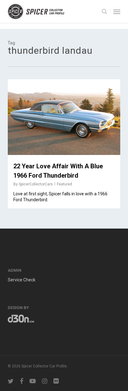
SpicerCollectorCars (36, 184)
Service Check (21, 279)
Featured (64, 184)
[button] (116, 11)
